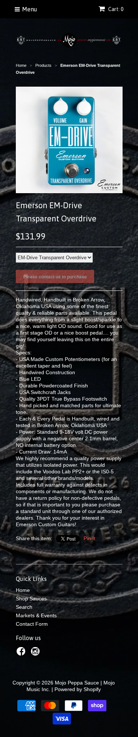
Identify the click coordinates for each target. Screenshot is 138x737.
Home (23, 590)
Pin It (89, 538)
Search (24, 607)
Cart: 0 (115, 9)
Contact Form (32, 624)
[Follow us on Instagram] (36, 653)
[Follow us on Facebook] (22, 653)
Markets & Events (36, 615)
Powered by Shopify (77, 689)
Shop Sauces (31, 598)
